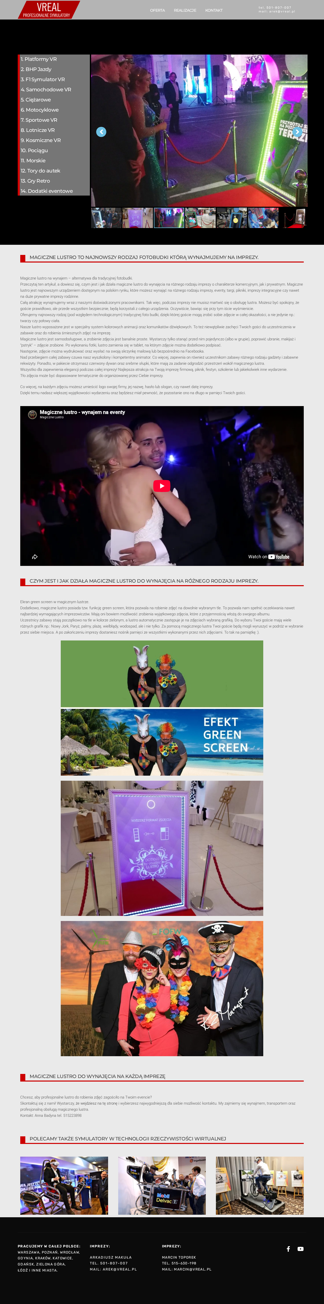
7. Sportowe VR (39, 120)
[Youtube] (300, 1249)
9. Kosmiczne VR (41, 140)
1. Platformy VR (39, 59)
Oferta (157, 10)
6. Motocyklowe (40, 110)
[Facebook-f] (288, 1249)
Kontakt (213, 10)
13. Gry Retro (35, 181)
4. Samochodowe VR (46, 89)
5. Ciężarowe (36, 100)
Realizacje (185, 10)
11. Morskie (33, 161)
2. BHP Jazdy (36, 69)
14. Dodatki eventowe (47, 191)
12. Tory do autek (40, 171)
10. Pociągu (34, 150)
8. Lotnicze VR (38, 130)
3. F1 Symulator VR (43, 79)
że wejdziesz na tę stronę (96, 1103)
